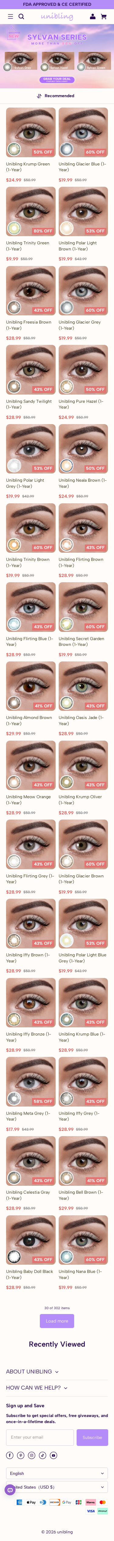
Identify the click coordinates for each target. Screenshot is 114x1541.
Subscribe (92, 1437)
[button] (10, 16)
